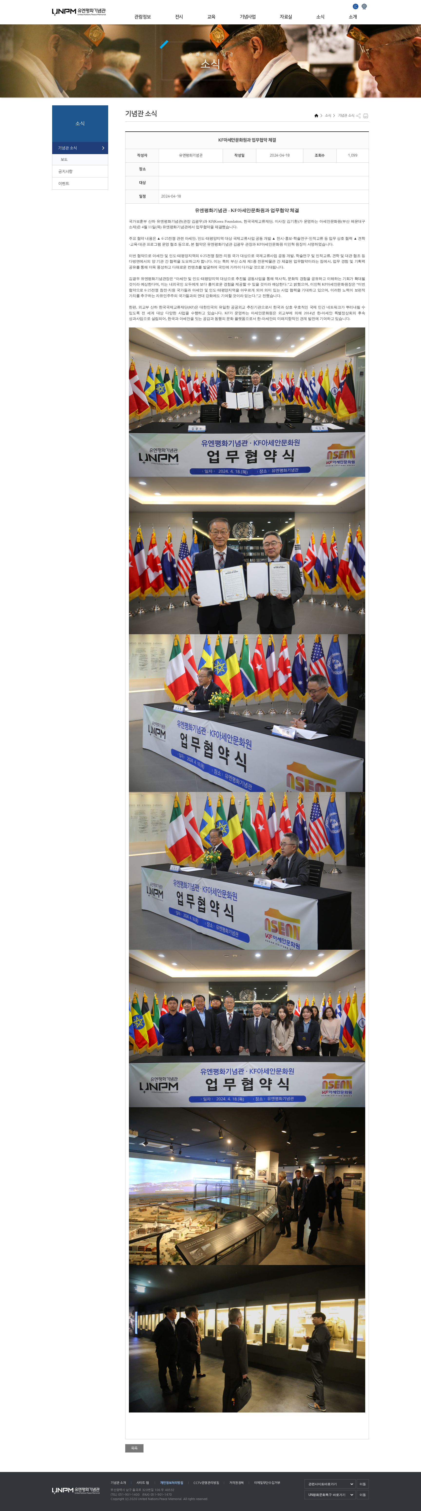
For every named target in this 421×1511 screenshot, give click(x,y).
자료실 (286, 17)
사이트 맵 (143, 1482)
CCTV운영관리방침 (206, 1482)
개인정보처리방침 (171, 1482)
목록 (134, 1448)
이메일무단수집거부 (267, 1482)
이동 (363, 1484)
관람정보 (142, 17)
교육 (211, 17)
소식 (320, 17)
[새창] (356, 6)
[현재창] (364, 6)
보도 (64, 159)
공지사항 (65, 171)
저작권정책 (236, 1482)
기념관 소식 (67, 148)
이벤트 (63, 184)
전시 (179, 17)
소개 (353, 17)
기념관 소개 (118, 1482)
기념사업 (248, 17)
